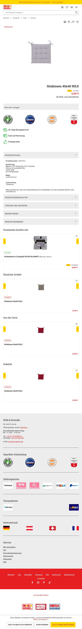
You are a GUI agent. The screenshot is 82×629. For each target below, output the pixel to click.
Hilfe (4, 562)
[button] (41, 130)
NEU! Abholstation (9, 547)
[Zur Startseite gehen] (7, 7)
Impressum (39, 575)
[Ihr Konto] (62, 7)
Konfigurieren (42, 625)
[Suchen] (76, 12)
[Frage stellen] (69, 22)
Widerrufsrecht (69, 575)
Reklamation (7, 559)
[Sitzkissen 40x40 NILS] (40, 54)
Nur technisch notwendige (20, 625)
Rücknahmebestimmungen (12, 553)
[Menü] (76, 7)
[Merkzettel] (67, 7)
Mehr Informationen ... (41, 619)
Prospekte (41, 578)
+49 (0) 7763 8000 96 (14, 436)
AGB (47, 575)
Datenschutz (56, 575)
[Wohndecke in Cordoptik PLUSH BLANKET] (41, 243)
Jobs (19, 575)
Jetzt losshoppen (57, 2)
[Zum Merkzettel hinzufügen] (77, 22)
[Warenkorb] (71, 7)
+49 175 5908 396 (17, 438)
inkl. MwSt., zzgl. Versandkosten (67, 97)
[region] (41, 54)
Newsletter (28, 575)
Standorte (23, 427)
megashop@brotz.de (15, 442)
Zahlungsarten (8, 556)
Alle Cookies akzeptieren (63, 625)
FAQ (4, 550)
